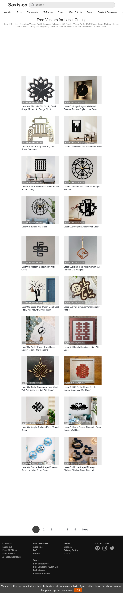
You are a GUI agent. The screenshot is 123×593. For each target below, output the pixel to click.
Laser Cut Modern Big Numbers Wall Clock (38, 268)
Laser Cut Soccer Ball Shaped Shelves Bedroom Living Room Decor (39, 469)
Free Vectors (8, 553)
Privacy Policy (71, 550)
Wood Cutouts (75, 12)
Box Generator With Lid (45, 566)
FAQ (35, 550)
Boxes (61, 12)
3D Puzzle (48, 12)
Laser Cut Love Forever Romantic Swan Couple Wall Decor (82, 428)
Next (85, 529)
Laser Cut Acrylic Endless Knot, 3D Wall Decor (40, 428)
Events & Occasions (107, 12)
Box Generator (41, 563)
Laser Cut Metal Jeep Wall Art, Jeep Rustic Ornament (38, 148)
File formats (32, 12)
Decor (89, 12)
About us (37, 547)
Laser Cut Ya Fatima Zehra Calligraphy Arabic (82, 308)
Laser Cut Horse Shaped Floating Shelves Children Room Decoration (80, 469)
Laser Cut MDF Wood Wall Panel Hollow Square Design (40, 188)
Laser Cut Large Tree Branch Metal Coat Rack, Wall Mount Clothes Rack (40, 308)
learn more (67, 590)
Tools (19, 12)
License (68, 547)
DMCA (67, 553)
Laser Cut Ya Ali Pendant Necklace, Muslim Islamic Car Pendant (38, 348)
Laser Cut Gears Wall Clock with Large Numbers (81, 188)
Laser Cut (7, 12)
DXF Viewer (39, 570)
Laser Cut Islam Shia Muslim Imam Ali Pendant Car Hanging (82, 268)
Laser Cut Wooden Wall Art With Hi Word (83, 146)
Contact (37, 553)
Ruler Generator (41, 573)
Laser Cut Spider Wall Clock (34, 226)
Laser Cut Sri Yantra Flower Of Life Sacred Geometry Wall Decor (80, 388)
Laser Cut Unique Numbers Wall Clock (81, 226)
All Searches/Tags (11, 556)
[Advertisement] (61, 51)
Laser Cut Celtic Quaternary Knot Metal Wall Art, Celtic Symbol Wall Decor (39, 388)
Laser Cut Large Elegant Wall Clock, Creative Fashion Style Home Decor (80, 108)
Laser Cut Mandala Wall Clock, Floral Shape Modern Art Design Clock (38, 108)
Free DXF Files (9, 550)
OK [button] (78, 590)
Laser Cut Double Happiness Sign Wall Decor (81, 348)
